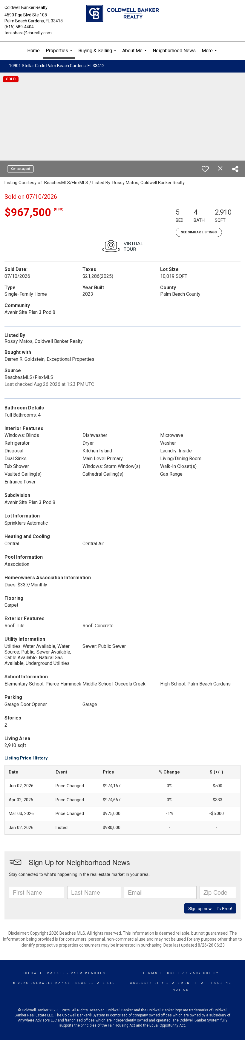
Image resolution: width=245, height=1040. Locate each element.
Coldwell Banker (44, 973)
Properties (60, 53)
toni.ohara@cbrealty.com (28, 32)
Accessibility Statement (161, 983)
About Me (135, 54)
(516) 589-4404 (19, 26)
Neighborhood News (174, 50)
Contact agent (20, 168)
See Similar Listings (199, 232)
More (210, 54)
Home (33, 50)
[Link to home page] (122, 13)
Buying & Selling (98, 54)
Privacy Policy (200, 973)
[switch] (205, 168)
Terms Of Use (159, 973)
